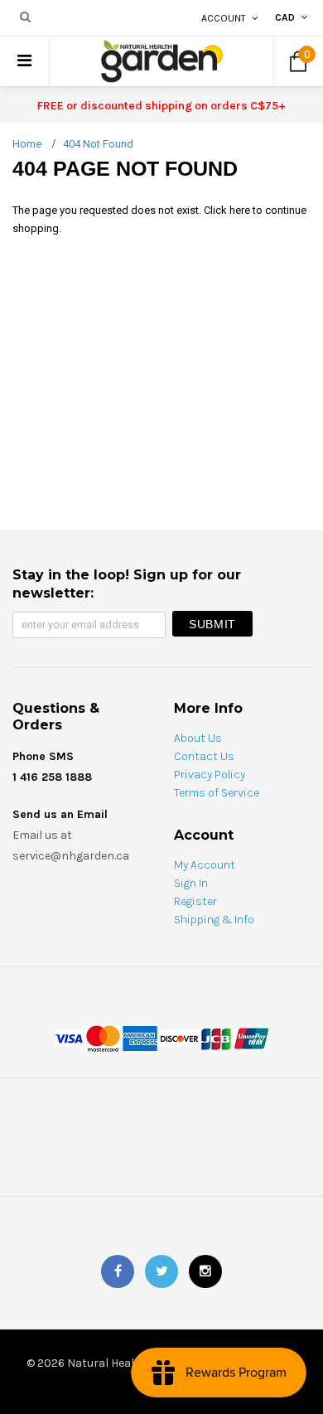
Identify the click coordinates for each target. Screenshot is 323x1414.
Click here (228, 210)
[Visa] (69, 1037)
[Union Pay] (251, 1037)
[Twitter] (161, 1271)
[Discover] (179, 1037)
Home (26, 144)
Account (223, 18)
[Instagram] (205, 1271)
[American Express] (140, 1037)
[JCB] (216, 1037)
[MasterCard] (102, 1037)
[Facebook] (117, 1271)
